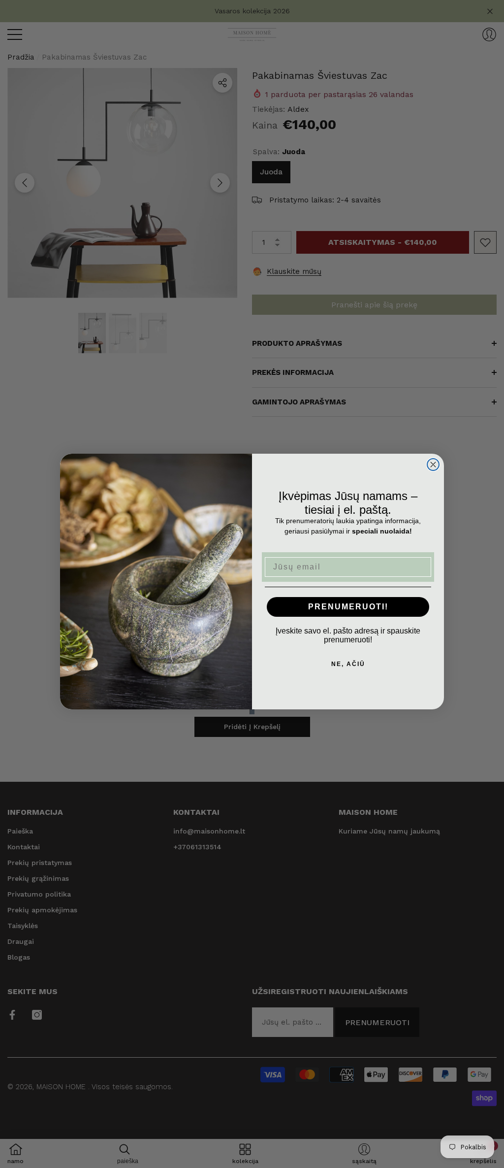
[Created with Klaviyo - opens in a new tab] (252, 711)
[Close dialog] (433, 464)
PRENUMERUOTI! (348, 606)
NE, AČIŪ (348, 664)
